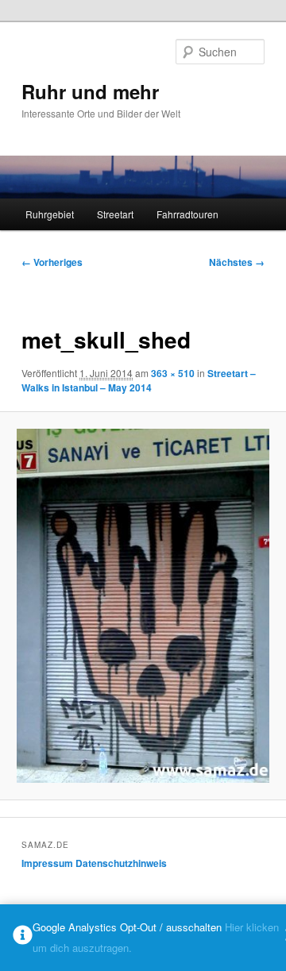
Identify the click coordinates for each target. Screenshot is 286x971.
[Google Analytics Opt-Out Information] (23, 938)
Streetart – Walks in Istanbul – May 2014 (138, 380)
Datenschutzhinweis (121, 863)
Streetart (115, 214)
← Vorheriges (52, 262)
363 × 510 (173, 373)
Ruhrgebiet (49, 214)
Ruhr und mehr (90, 91)
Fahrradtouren (187, 214)
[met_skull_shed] (143, 606)
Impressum (47, 863)
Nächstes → (237, 262)
